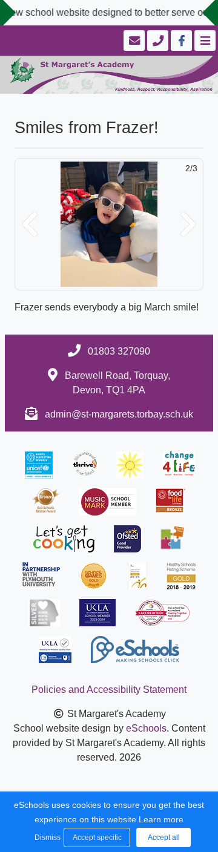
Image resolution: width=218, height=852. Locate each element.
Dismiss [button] (46, 837)
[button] (30, 224)
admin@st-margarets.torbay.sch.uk (119, 414)
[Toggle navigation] (204, 40)
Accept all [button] (164, 837)
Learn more (161, 819)
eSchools (146, 728)
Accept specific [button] (97, 837)
